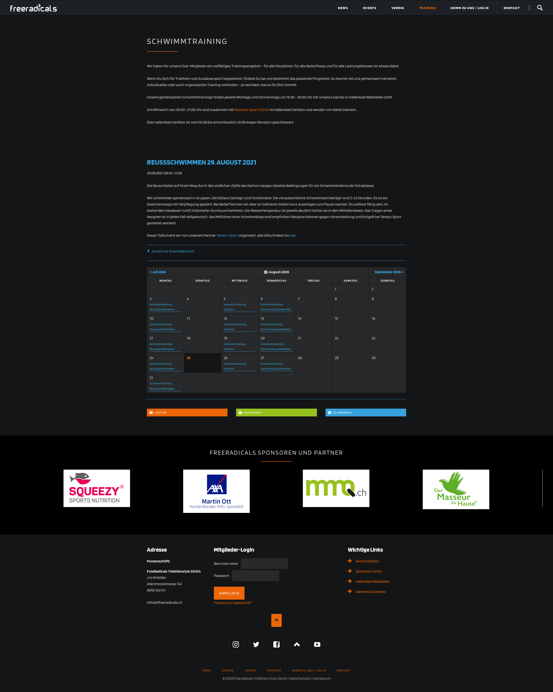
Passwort (221, 575)
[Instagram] (236, 645)
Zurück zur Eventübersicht (173, 251)
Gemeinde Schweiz (371, 591)
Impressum (322, 678)
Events (228, 670)
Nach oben (276, 620)
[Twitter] (256, 645)
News (206, 670)
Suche (539, 7)
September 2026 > (389, 272)
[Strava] (297, 645)
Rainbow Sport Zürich (251, 109)
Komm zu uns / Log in (309, 670)
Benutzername (226, 563)
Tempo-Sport (227, 235)
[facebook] (276, 645)
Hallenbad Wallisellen (373, 581)
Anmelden (229, 593)
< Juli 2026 (158, 272)
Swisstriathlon (367, 561)
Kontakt (344, 670)
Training (274, 670)
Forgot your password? (232, 602)
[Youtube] (317, 645)
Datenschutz (299, 678)
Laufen (160, 412)
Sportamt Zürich (369, 571)
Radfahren (252, 412)
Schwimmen (342, 412)
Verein (250, 670)
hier (293, 235)
